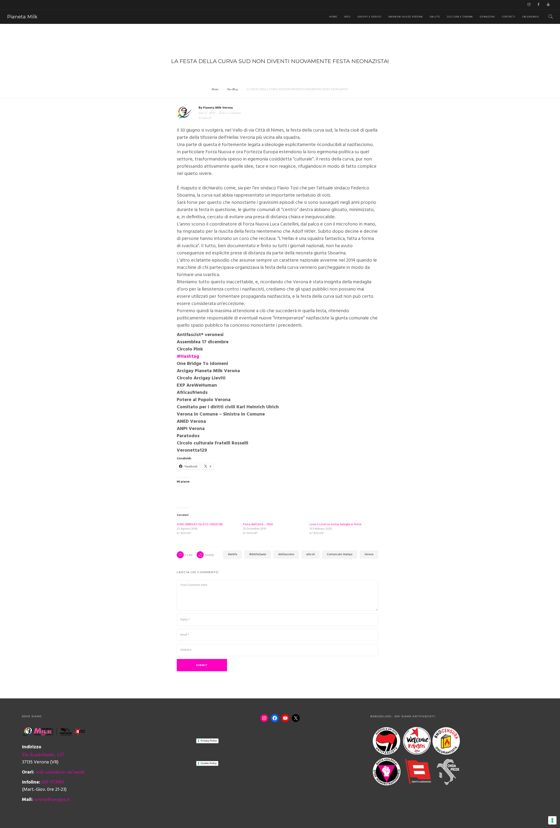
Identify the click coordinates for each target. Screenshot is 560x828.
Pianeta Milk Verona (218, 107)
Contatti (508, 16)
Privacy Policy (209, 740)
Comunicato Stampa (339, 554)
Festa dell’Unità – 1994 (258, 524)
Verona (368, 554)
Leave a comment (230, 113)
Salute (435, 16)
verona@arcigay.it (52, 799)
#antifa (232, 554)
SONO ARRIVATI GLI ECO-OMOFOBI (200, 524)
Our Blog (232, 89)
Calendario (530, 16)
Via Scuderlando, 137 (43, 754)
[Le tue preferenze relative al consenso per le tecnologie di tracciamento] (552, 820)
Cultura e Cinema (460, 16)
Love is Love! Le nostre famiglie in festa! (335, 524)
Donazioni (487, 16)
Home (333, 16)
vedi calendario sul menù (59, 771)
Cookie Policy (209, 763)
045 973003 (52, 781)
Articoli (206, 118)
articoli (310, 554)
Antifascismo (286, 554)
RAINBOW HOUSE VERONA (405, 16)
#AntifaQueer (257, 554)
